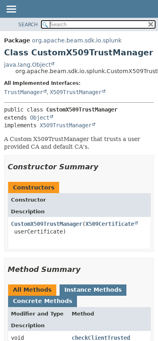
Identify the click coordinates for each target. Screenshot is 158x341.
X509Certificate (109, 224)
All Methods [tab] (32, 289)
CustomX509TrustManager (46, 224)
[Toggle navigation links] (11, 9)
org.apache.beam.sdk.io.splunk (77, 40)
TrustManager (23, 92)
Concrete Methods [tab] (42, 301)
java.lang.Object (27, 64)
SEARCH (28, 24)
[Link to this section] (104, 166)
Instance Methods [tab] (93, 289)
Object (39, 117)
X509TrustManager (76, 92)
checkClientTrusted (101, 338)
